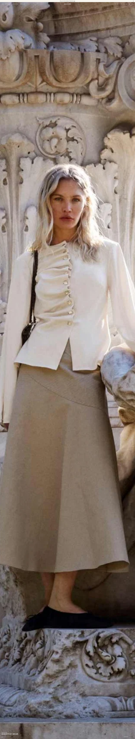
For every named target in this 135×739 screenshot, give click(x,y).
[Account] (129, 4)
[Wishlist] (126, 4)
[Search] (123, 4)
